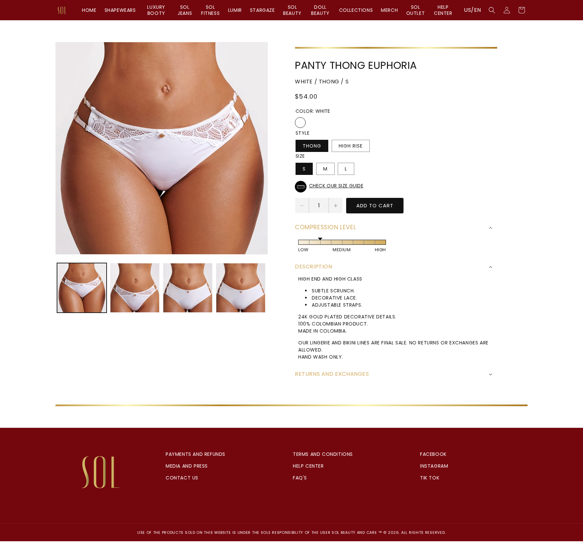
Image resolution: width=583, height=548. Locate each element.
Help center (308, 466)
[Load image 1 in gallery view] (82, 288)
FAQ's (300, 477)
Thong (312, 145)
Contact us (182, 477)
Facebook (433, 454)
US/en (472, 10)
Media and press (187, 466)
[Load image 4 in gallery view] (241, 288)
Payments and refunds (195, 454)
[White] (300, 122)
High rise (351, 145)
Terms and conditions (323, 454)
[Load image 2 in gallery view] (135, 288)
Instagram (434, 466)
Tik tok (429, 477)
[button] (491, 10)
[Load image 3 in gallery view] (188, 288)
